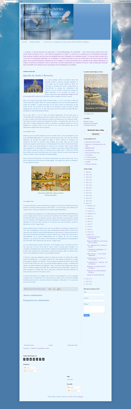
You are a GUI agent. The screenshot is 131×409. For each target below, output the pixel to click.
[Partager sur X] (56, 289)
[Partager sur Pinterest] (60, 289)
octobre (89, 211)
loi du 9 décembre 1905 (30, 137)
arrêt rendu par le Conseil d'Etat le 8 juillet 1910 (60, 214)
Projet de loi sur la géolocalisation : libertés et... (96, 271)
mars (88, 229)
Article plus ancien (72, 345)
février (89, 232)
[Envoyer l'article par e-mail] (49, 289)
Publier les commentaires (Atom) (40, 348)
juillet (89, 219)
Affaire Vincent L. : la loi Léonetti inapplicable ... (96, 254)
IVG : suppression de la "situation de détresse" (97, 246)
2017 (87, 195)
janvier (89, 234)
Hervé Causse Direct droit (92, 153)
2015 (87, 201)
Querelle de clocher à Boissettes (95, 275)
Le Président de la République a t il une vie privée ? (96, 250)
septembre (90, 213)
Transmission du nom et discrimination (93, 237)
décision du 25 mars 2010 (60, 230)
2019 (87, 190)
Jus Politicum (89, 155)
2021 (87, 185)
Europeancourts (89, 150)
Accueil (24, 42)
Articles (28, 368)
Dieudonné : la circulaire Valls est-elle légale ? (96, 267)
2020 (87, 188)
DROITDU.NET (89, 148)
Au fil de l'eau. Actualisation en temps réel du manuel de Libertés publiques (66, 42)
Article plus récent (29, 345)
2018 (87, 193)
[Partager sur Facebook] (58, 289)
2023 (87, 180)
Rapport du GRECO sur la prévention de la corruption (97, 241)
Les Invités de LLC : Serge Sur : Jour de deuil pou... (97, 263)
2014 (87, 203)
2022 (87, 182)
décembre (90, 206)
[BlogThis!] (54, 289)
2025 (87, 174)
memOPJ (87, 162)
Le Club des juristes (90, 157)
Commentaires (30, 371)
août (88, 216)
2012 (87, 281)
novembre (90, 208)
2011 (87, 284)
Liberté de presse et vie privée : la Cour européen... (96, 258)
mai (88, 224)
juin (88, 221)
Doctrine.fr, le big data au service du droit (95, 145)
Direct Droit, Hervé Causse (92, 142)
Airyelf (70, 396)
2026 (87, 172)
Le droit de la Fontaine (91, 159)
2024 (87, 177)
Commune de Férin (63, 261)
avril (88, 226)
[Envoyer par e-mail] (53, 289)
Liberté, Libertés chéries (43, 8)
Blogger (81, 396)
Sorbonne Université (91, 164)
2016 (87, 198)
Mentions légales (35, 42)
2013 (87, 279)
